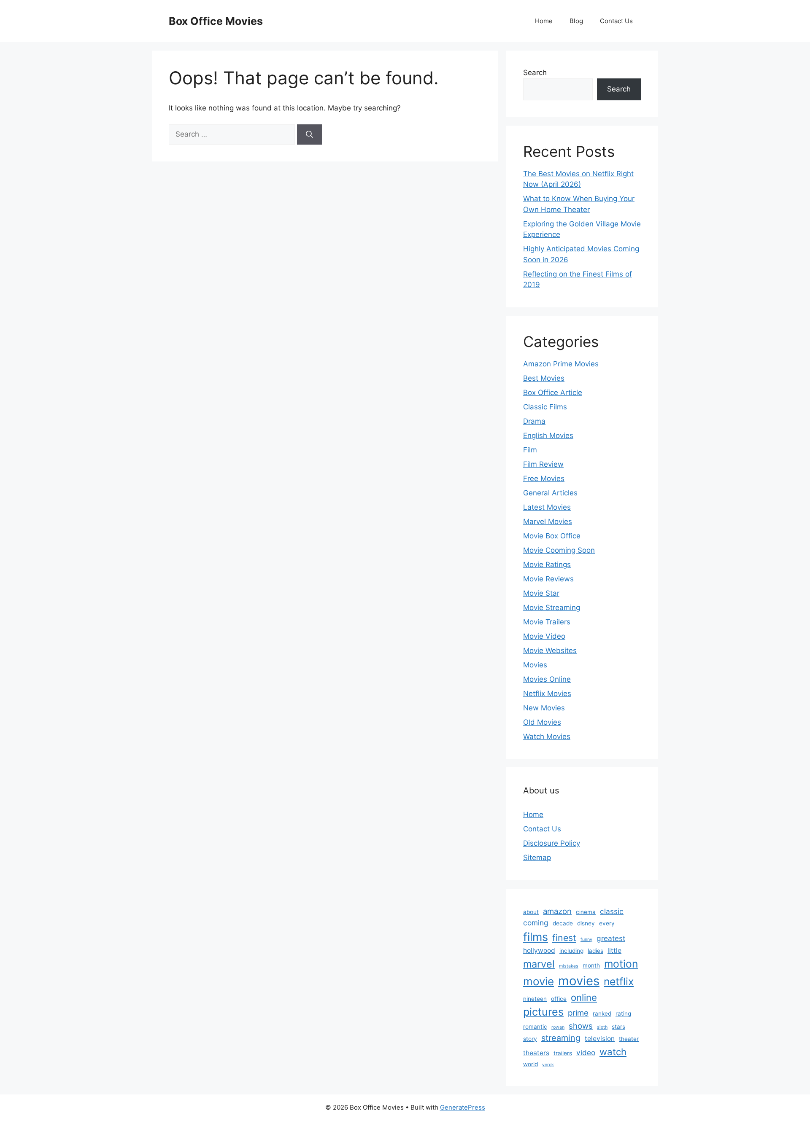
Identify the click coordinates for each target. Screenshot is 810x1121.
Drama (534, 421)
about (531, 912)
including (571, 950)
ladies (595, 950)
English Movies (548, 435)
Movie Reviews (548, 579)
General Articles (550, 493)
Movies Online (547, 679)
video (585, 1052)
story (530, 1038)
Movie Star (541, 593)
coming (535, 922)
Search (535, 72)
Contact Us (616, 21)
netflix (619, 981)
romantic (535, 1026)
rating (623, 1013)
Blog (576, 21)
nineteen (535, 998)
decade (563, 923)
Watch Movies (546, 736)
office (559, 998)
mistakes (568, 966)
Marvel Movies (547, 521)
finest (564, 937)
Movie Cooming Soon (559, 550)
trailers (563, 1053)
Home (544, 21)
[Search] (309, 134)
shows (581, 1025)
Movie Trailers (546, 622)
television (600, 1039)
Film (530, 450)
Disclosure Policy (551, 843)
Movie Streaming (551, 607)
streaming (560, 1038)
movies (578, 980)
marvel (539, 964)
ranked (602, 1013)
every (607, 923)
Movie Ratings (547, 564)
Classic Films (545, 407)
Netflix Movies (547, 693)
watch (612, 1051)
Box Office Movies (216, 21)
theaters (536, 1053)
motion (621, 963)
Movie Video (544, 636)
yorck (548, 1064)
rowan (557, 1027)
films (535, 937)
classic (612, 911)
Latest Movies (547, 507)
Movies (535, 665)
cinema (586, 912)
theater (629, 1038)
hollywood (539, 950)
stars (618, 1026)
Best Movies (543, 378)
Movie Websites (550, 650)
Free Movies (543, 478)
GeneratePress (462, 1107)
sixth (602, 1027)
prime (578, 1012)
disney (586, 923)
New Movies (544, 708)
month (591, 965)
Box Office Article (552, 392)
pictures (543, 1011)
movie (538, 981)
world (530, 1064)
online (584, 997)
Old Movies (542, 722)
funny (586, 939)
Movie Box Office (551, 536)
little (614, 950)
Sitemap (537, 857)
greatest (611, 938)
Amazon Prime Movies (561, 364)
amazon (557, 911)
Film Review (543, 464)
